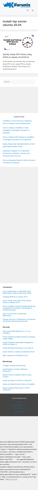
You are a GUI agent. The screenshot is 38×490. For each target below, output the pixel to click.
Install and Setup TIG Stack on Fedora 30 (17, 380)
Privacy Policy (19, 408)
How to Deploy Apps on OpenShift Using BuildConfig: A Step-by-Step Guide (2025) (17, 292)
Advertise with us (19, 405)
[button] (27, 10)
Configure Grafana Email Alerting (14, 365)
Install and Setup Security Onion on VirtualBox (19, 384)
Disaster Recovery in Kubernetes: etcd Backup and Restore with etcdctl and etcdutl (19, 320)
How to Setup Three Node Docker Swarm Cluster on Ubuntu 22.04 (17, 301)
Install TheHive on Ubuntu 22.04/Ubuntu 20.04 (18, 352)
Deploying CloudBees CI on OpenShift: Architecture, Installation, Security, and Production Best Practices (16, 153)
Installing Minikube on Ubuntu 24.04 (15, 297)
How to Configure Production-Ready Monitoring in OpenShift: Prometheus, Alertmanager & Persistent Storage (19, 308)
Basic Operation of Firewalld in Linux (15, 355)
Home (19, 402)
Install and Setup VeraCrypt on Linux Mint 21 (18, 348)
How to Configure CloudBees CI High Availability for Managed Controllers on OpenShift (16, 130)
